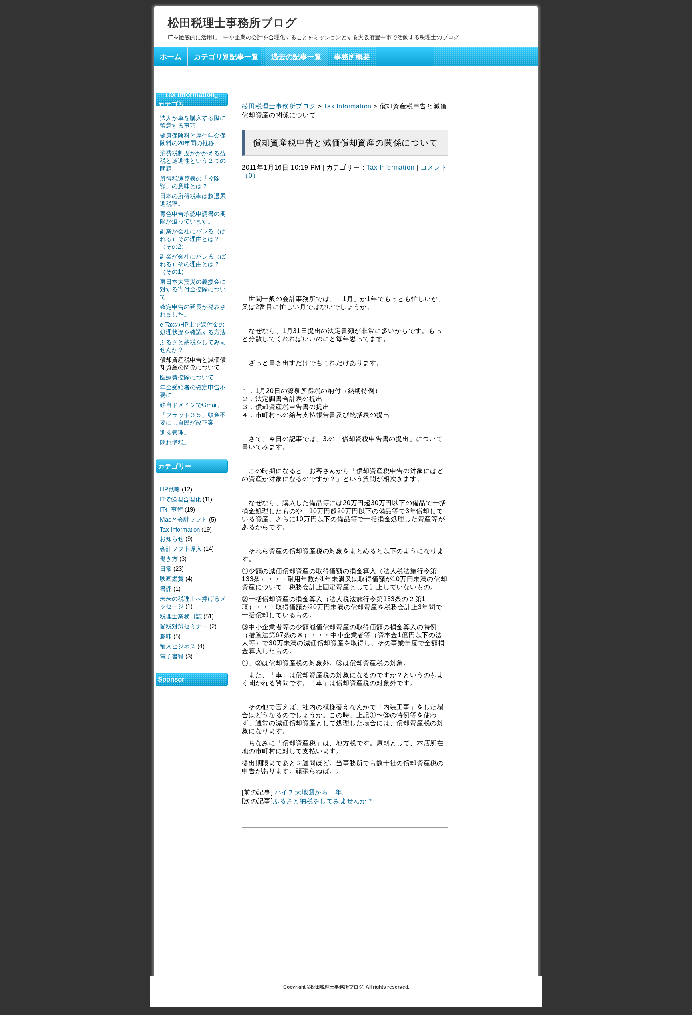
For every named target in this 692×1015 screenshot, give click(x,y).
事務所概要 (352, 57)
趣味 (166, 636)
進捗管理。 (175, 432)
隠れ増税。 (175, 442)
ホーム (170, 57)
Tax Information (348, 106)
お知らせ (172, 538)
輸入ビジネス (178, 646)
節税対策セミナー (184, 626)
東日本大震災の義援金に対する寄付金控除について (193, 289)
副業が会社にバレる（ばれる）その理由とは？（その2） (193, 239)
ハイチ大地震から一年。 (312, 792)
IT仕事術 (171, 509)
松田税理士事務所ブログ (232, 22)
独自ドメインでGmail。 (191, 404)
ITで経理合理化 (180, 499)
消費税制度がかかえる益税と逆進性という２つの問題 (193, 161)
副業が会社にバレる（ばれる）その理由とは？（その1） (193, 264)
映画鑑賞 (172, 578)
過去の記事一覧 (296, 57)
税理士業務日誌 (181, 616)
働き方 (169, 558)
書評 (166, 588)
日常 (166, 568)
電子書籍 (172, 656)
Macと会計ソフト (183, 519)
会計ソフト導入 (181, 548)
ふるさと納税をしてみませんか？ (323, 801)
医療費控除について (187, 377)
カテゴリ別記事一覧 (226, 57)
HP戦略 (170, 489)
